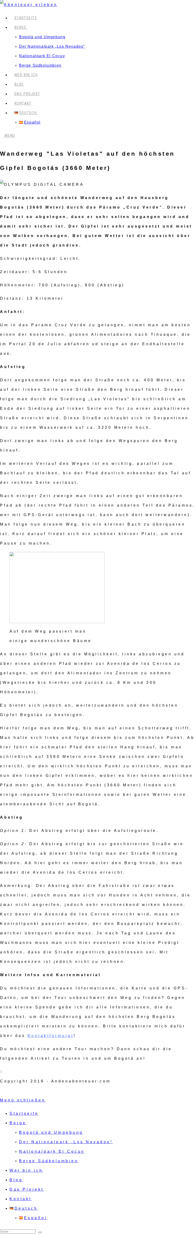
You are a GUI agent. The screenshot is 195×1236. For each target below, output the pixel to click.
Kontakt (21, 1199)
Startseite (24, 1113)
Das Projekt (27, 1189)
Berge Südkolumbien (48, 1161)
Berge (18, 1123)
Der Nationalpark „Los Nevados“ (66, 1142)
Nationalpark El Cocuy (52, 1151)
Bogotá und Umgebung (51, 1132)
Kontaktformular (51, 1036)
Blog (16, 1180)
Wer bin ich (26, 1170)
